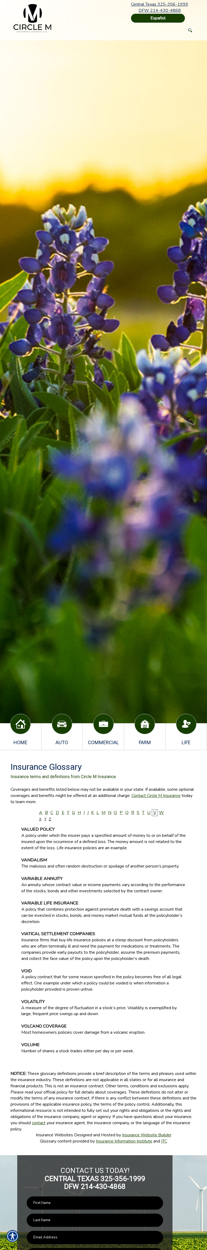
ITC (164, 1141)
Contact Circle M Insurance (156, 796)
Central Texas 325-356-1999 (159, 4)
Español (157, 18)
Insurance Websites (54, 1135)
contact (39, 1123)
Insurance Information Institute (124, 1141)
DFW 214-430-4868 (160, 10)
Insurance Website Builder (146, 1135)
